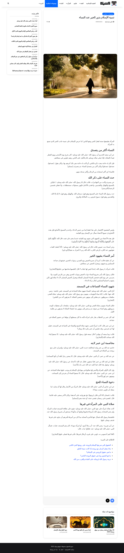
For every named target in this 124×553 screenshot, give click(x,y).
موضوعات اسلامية (51, 3)
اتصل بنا (61, 549)
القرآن (69, 3)
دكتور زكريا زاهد (109, 21)
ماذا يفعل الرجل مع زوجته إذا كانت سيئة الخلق (94, 449)
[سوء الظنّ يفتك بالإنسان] (56, 522)
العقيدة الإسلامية (91, 3)
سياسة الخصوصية (69, 549)
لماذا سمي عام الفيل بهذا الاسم (82, 530)
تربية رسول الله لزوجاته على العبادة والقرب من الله (92, 459)
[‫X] (108, 500)
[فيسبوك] (112, 500)
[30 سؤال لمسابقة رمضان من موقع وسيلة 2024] (104, 522)
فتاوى (75, 3)
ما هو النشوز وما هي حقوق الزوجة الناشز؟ (95, 456)
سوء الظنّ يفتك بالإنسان (60, 530)
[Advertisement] (80, 37)
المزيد (41, 3)
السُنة (61, 3)
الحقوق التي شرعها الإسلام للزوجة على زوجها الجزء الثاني (90, 445)
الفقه (82, 3)
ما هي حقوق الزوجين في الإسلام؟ (98, 452)
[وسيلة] (108, 3)
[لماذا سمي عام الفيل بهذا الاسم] (80, 522)
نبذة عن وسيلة (54, 549)
